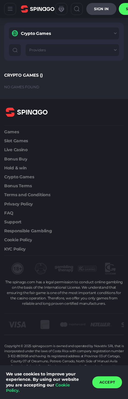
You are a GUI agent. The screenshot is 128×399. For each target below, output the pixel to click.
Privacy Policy (18, 204)
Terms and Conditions (27, 194)
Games (11, 131)
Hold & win (15, 168)
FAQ (8, 213)
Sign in (101, 9)
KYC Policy (15, 249)
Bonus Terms (18, 185)
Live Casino (16, 149)
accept (107, 382)
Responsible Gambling (28, 230)
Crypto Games (19, 177)
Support (12, 222)
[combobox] (64, 33)
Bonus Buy (15, 159)
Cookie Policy (18, 239)
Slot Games (16, 140)
